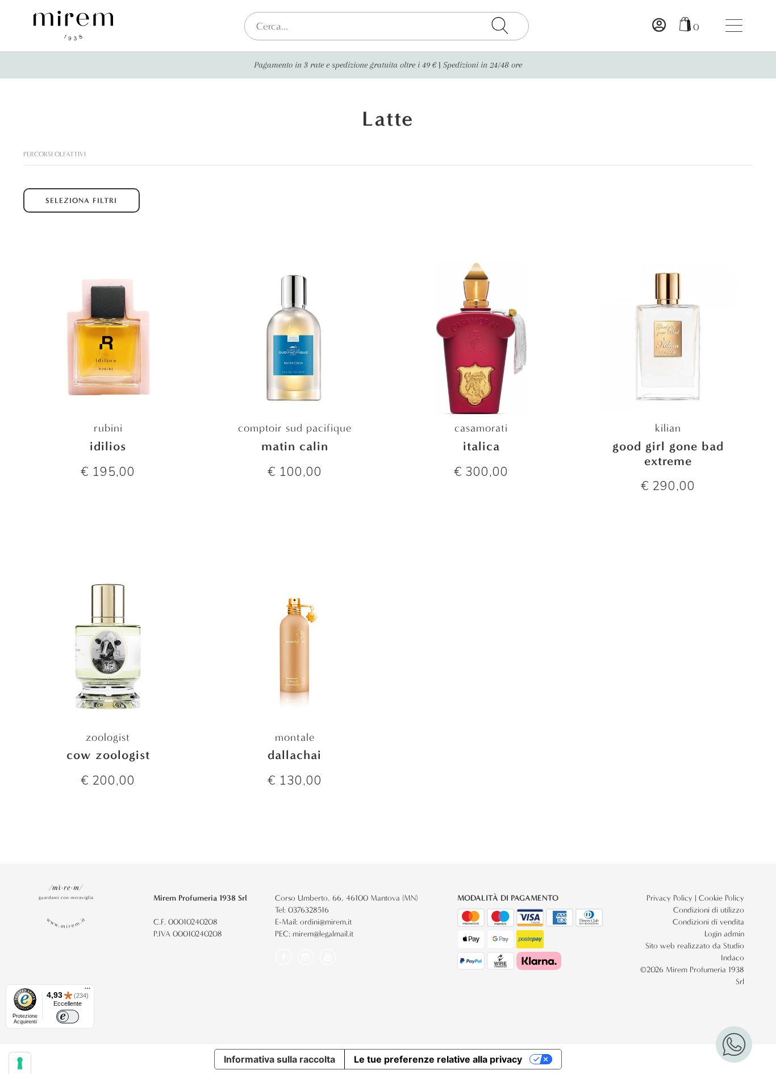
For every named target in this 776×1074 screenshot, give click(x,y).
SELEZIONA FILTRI (81, 200)
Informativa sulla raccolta (279, 1059)
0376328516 (308, 910)
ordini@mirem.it (326, 922)
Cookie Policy (721, 898)
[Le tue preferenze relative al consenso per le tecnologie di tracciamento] (20, 1063)
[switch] (67, 1016)
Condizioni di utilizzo (708, 910)
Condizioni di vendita (708, 922)
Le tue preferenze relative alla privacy (438, 1059)
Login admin (724, 934)
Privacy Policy (669, 898)
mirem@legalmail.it (323, 934)
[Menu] (87, 991)
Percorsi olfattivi (54, 154)
